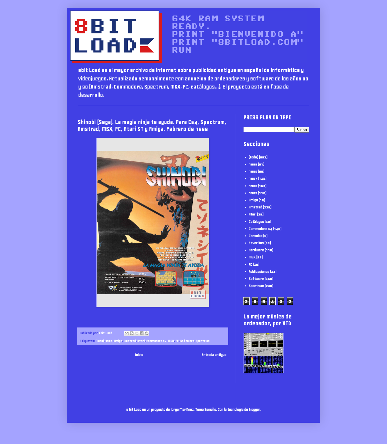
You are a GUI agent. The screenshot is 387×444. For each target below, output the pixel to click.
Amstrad (130, 341)
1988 (253, 186)
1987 (253, 178)
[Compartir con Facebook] (141, 333)
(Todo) (100, 341)
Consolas (255, 236)
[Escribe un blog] (131, 333)
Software (187, 341)
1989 (109, 341)
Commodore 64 (156, 341)
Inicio (139, 354)
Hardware (256, 250)
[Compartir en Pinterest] (146, 333)
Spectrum (203, 341)
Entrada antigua (214, 354)
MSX (171, 341)
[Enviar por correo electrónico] (126, 333)
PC (177, 341)
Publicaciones (259, 271)
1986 (253, 171)
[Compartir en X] (136, 333)
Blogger (254, 409)
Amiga (118, 341)
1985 (253, 164)
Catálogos (256, 221)
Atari (141, 341)
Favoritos (256, 243)
